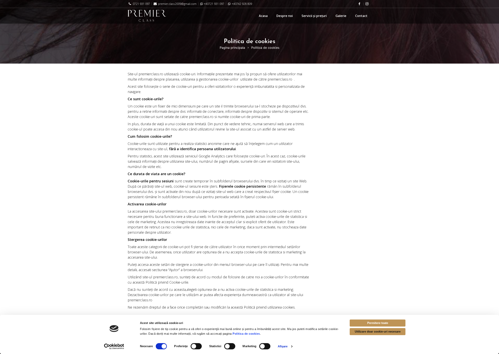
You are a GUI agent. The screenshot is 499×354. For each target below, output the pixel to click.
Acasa (263, 16)
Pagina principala (232, 48)
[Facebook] (359, 4)
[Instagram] (367, 3)
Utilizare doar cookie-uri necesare (378, 331)
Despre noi (284, 16)
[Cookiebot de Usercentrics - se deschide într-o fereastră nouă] (114, 346)
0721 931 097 (141, 4)
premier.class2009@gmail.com (176, 4)
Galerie (340, 16)
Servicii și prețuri (314, 16)
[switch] (196, 346)
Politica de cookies (246, 333)
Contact (361, 16)
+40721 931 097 (214, 4)
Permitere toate (377, 323)
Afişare (283, 346)
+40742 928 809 (242, 4)
